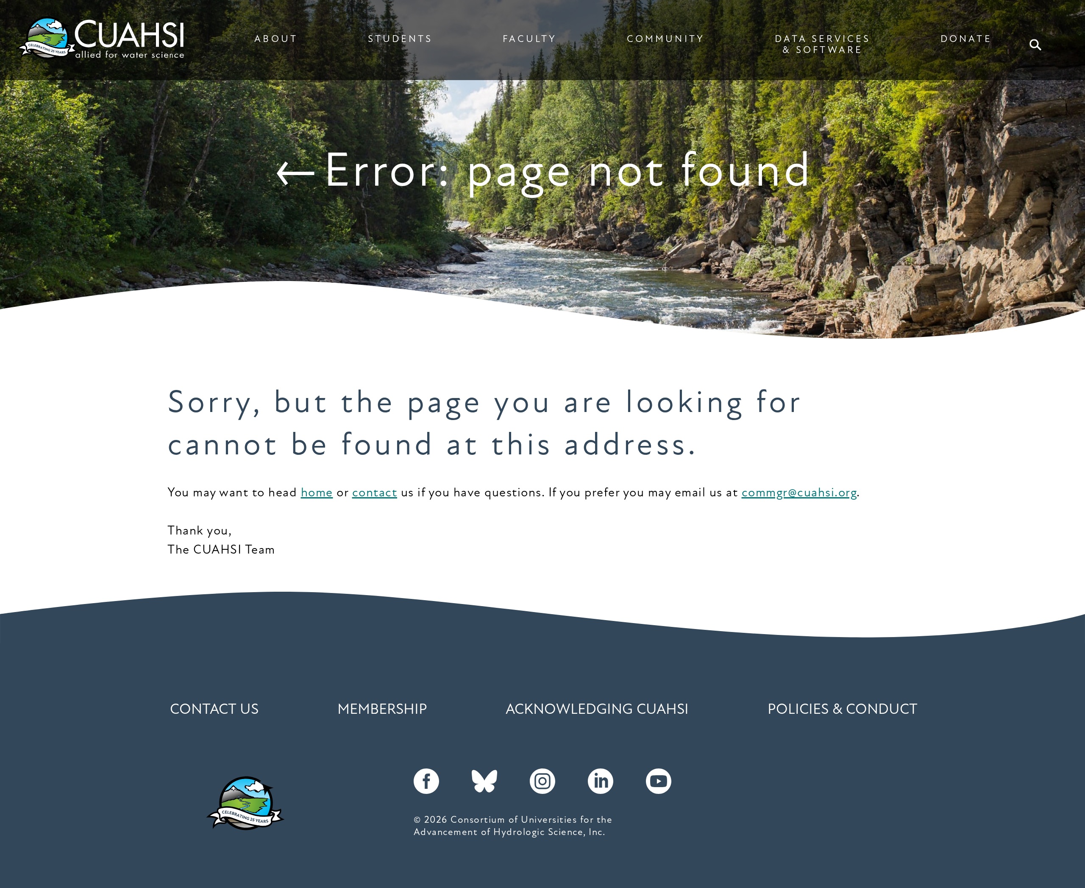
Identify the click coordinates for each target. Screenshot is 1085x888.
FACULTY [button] (530, 40)
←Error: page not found (542, 173)
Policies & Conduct (843, 710)
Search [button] (1035, 45)
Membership (382, 710)
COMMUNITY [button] (666, 40)
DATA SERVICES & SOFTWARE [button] (823, 45)
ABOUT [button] (276, 40)
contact (375, 493)
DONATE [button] (966, 40)
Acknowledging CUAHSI (597, 710)
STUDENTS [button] (400, 40)
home (317, 493)
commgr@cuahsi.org (799, 493)
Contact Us (214, 710)
